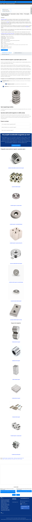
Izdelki (4, 3)
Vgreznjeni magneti (4, 19)
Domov (1, 3)
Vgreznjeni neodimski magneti (10, 3)
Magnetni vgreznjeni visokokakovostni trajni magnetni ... (7, 491)
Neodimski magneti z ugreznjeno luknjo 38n (7, 33)
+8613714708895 (23, 502)
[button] (0, 10)
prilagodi (27, 26)
